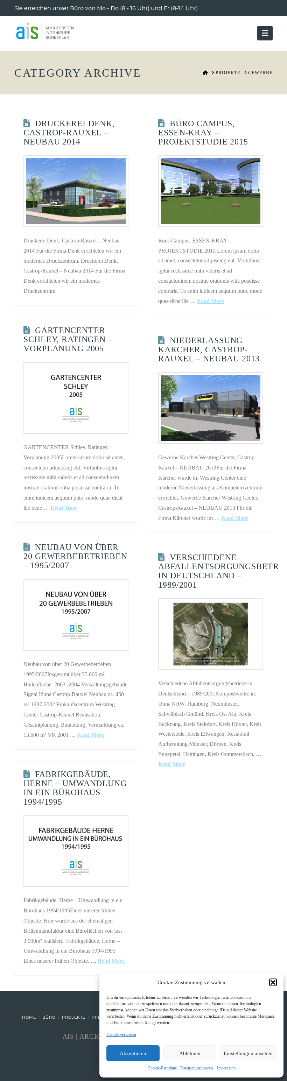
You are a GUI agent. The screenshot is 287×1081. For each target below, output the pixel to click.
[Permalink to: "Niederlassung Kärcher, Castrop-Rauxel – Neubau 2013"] (210, 408)
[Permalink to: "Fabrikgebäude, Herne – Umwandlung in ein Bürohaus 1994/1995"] (76, 851)
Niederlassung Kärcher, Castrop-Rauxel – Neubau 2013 (209, 349)
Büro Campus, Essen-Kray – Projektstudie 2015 (203, 133)
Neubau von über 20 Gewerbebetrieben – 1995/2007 (75, 556)
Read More (210, 301)
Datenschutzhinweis (197, 1068)
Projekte (73, 1017)
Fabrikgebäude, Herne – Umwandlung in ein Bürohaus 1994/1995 (74, 788)
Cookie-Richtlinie (162, 1068)
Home (29, 1017)
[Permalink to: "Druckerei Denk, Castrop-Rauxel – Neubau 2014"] (76, 191)
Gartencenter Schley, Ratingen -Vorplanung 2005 (67, 339)
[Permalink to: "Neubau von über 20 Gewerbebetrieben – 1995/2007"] (76, 615)
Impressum (226, 1068)
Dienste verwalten (121, 1034)
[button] (273, 982)
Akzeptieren (133, 1053)
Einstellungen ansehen (248, 1053)
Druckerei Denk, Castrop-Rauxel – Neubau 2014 (68, 133)
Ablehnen (190, 1053)
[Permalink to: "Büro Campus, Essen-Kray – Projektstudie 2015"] (210, 191)
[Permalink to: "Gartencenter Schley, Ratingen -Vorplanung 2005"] (76, 398)
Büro (49, 1017)
